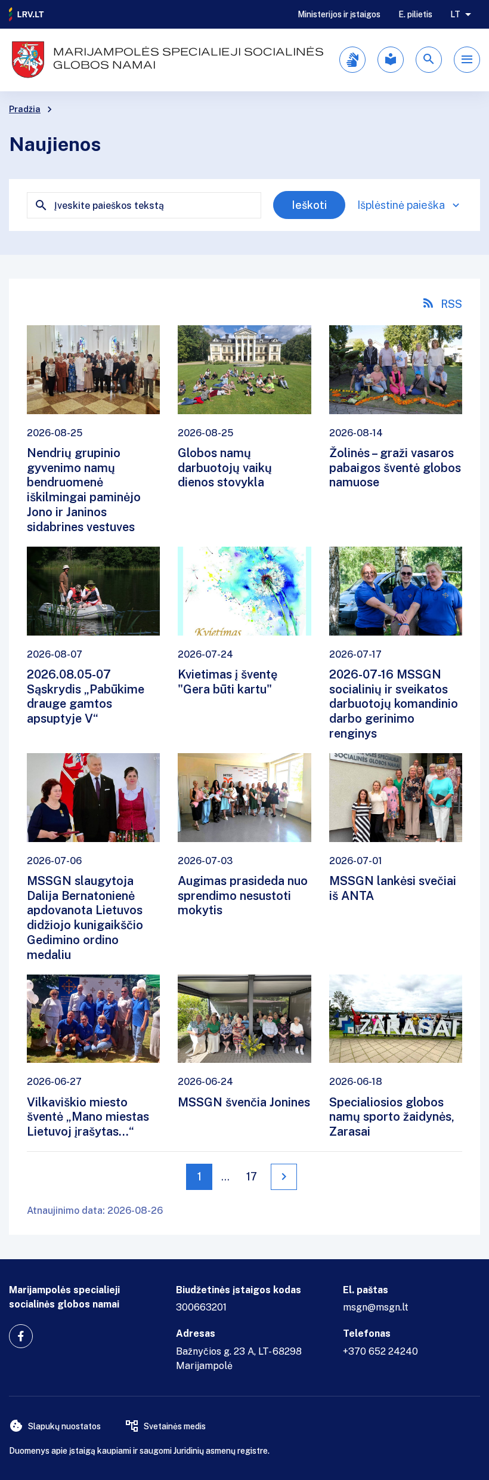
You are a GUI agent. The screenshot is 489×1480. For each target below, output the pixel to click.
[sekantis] (284, 1177)
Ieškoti (309, 205)
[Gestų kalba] (352, 60)
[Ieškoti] (429, 60)
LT (455, 14)
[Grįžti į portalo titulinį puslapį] (27, 14)
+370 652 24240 (380, 1351)
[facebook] (21, 1336)
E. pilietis (415, 14)
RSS (451, 304)
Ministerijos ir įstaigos (339, 14)
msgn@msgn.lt (375, 1307)
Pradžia (25, 109)
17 (251, 1176)
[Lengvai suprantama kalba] (390, 60)
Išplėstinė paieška (401, 205)
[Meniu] (467, 60)
